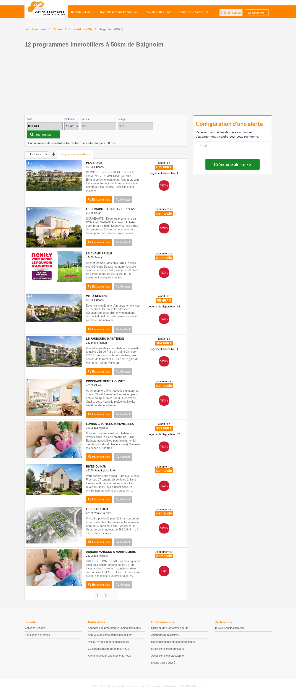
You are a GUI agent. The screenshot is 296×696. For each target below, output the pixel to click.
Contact (125, 199)
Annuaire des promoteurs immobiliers (110, 635)
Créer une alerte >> (232, 164)
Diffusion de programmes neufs (169, 628)
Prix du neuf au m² (158, 12)
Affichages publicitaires (165, 635)
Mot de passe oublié (163, 662)
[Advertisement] (148, 82)
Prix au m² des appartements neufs (108, 641)
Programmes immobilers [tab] (75, 154)
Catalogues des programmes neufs (108, 648)
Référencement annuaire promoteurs (173, 641)
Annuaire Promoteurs (192, 12)
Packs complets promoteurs (167, 648)
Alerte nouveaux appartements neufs (109, 655)
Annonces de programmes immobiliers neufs (114, 628)
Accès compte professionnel (167, 655)
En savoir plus (101, 199)
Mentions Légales (35, 628)
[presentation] (53, 154)
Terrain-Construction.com (229, 628)
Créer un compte (231, 12)
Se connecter (256, 12)
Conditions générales (37, 635)
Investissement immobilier (119, 12)
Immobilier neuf (82, 12)
